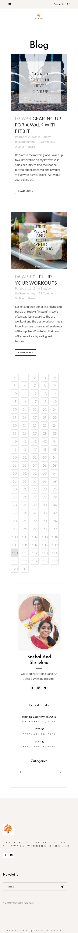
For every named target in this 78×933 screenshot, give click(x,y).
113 (45, 553)
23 (45, 409)
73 (45, 489)
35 (14, 433)
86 (25, 513)
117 (34, 561)
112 (34, 553)
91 (25, 521)
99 (55, 529)
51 (25, 457)
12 (35, 394)
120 (14, 569)
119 (55, 561)
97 (35, 529)
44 (55, 441)
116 (24, 561)
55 (14, 465)
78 (45, 497)
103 (45, 537)
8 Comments (47, 141)
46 (25, 449)
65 (14, 481)
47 (35, 449)
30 (14, 425)
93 (45, 521)
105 (14, 545)
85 (14, 513)
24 (55, 409)
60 (14, 473)
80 (14, 505)
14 (55, 394)
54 (55, 457)
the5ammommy (25, 141)
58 (45, 465)
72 (35, 489)
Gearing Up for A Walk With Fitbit (38, 125)
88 (45, 513)
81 (25, 505)
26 (25, 417)
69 (55, 481)
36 (25, 433)
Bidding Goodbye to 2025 (39, 716)
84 (55, 505)
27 (35, 417)
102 (34, 537)
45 (14, 449)
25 (14, 417)
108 (45, 545)
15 (14, 401)
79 (55, 497)
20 (14, 409)
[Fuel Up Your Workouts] (39, 240)
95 (14, 529)
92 (35, 521)
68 (45, 481)
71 (25, 489)
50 (14, 457)
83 (45, 505)
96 (25, 529)
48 (45, 449)
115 (14, 561)
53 (45, 457)
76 (25, 497)
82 (35, 505)
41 (25, 441)
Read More (25, 190)
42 (35, 441)
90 (14, 521)
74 (55, 489)
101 (24, 537)
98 (45, 529)
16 (25, 401)
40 (14, 441)
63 (45, 473)
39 (55, 433)
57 (35, 465)
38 (45, 433)
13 (45, 394)
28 (45, 417)
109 (55, 545)
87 (35, 513)
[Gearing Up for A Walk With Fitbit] (39, 82)
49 (55, 449)
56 (25, 465)
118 (45, 561)
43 (45, 441)
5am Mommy (49, 930)
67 (35, 481)
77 (35, 497)
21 (25, 409)
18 (45, 401)
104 (55, 537)
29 (55, 417)
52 (35, 457)
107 (34, 545)
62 (35, 473)
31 (25, 425)
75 (14, 497)
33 (45, 425)
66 (25, 481)
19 (55, 401)
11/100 (39, 741)
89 (55, 513)
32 (35, 425)
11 (25, 394)
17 (35, 401)
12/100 (39, 729)
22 (35, 409)
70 (14, 489)
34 (55, 425)
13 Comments (48, 293)
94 (55, 521)
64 (55, 473)
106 (24, 545)
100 (14, 537)
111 (24, 553)
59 (55, 465)
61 (25, 473)
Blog (44, 136)
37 (35, 433)
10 (14, 394)
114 (55, 553)
